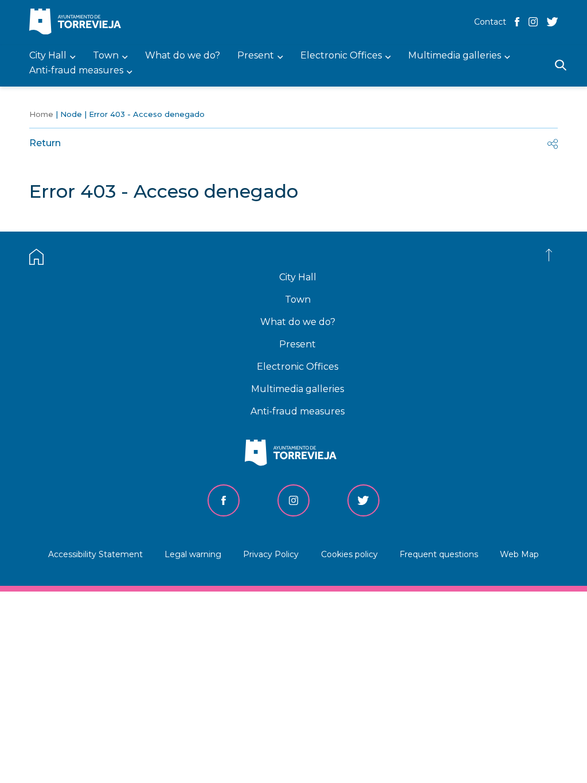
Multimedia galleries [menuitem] (454, 56)
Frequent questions (439, 554)
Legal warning (193, 554)
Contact (490, 22)
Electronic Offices (297, 366)
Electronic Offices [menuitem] (341, 56)
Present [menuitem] (255, 56)
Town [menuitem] (106, 56)
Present (297, 344)
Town (298, 299)
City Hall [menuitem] (47, 56)
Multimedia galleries (297, 388)
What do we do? (297, 321)
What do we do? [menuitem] (182, 56)
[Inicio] (78, 23)
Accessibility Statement (95, 554)
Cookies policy (349, 554)
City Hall (297, 277)
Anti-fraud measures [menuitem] (76, 71)
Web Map (519, 554)
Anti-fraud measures (298, 411)
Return (45, 143)
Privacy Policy (271, 554)
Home (41, 114)
